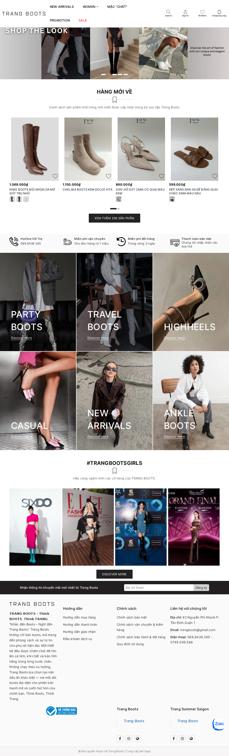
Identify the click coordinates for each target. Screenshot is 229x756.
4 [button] (120, 74)
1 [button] (103, 74)
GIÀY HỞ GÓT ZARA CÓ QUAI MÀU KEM (140, 191)
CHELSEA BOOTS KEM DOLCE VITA (87, 189)
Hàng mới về (114, 92)
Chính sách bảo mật (132, 617)
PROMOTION (60, 20)
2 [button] (109, 74)
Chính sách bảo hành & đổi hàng (141, 637)
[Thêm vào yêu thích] (55, 176)
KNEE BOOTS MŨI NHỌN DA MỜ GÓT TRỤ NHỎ (32, 191)
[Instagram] (128, 738)
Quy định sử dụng (130, 644)
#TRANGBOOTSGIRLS (114, 463)
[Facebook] (120, 738)
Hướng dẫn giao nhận (79, 632)
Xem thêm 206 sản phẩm (114, 218)
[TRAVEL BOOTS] (114, 302)
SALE (83, 20)
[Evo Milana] (114, 46)
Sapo (147, 751)
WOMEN (89, 7)
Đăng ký (201, 587)
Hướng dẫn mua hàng (79, 617)
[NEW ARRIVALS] (114, 400)
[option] (114, 46)
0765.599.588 (181, 642)
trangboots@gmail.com (197, 630)
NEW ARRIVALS (62, 7)
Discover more (114, 574)
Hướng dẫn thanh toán (80, 624)
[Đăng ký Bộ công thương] (60, 711)
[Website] (137, 738)
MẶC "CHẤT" (117, 7)
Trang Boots (134, 721)
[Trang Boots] (23, 13)
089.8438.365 (198, 637)
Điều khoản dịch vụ (77, 639)
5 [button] (125, 74)
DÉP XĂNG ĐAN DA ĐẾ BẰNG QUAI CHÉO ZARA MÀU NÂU (193, 191)
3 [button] (114, 74)
